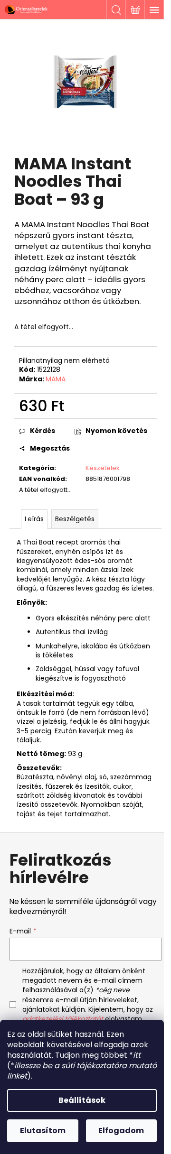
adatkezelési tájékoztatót (62, 1019)
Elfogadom (121, 1130)
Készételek (103, 467)
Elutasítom (43, 1130)
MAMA (56, 379)
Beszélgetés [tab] (75, 519)
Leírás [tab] (34, 519)
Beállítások (81, 1100)
